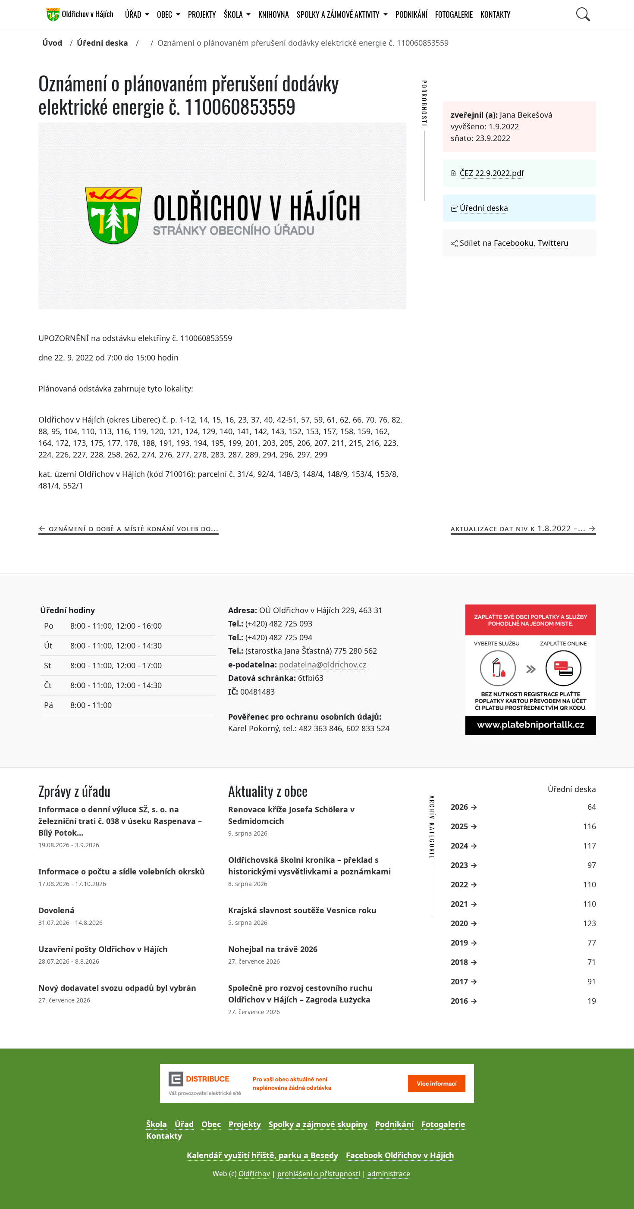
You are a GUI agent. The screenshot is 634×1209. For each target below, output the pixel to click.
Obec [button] (165, 14)
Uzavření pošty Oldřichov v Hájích (103, 949)
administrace (388, 1173)
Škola (156, 1124)
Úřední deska (102, 43)
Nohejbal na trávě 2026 (272, 949)
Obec (211, 1124)
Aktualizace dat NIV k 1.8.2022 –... (518, 528)
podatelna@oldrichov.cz (322, 664)
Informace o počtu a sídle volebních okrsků (121, 871)
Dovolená (56, 910)
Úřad (184, 1124)
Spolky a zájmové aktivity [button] (339, 14)
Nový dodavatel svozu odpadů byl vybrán (117, 988)
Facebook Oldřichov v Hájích (400, 1155)
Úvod (52, 43)
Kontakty (495, 14)
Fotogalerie (454, 14)
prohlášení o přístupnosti (318, 1173)
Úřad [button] (134, 14)
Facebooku (514, 243)
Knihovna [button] (273, 14)
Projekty (202, 14)
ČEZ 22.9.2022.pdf (492, 173)
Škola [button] (234, 14)
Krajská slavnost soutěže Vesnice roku (302, 910)
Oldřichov (254, 1173)
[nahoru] (615, 1190)
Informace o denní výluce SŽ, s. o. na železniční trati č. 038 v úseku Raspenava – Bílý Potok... (120, 821)
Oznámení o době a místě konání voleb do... (134, 528)
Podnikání (411, 14)
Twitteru (553, 243)
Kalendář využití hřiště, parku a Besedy (262, 1155)
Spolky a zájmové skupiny (318, 1124)
